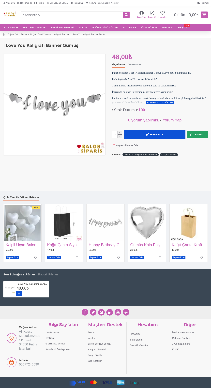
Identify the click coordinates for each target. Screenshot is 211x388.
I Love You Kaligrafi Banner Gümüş (140, 154)
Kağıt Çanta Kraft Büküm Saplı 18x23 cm (189, 245)
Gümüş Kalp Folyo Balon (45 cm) (147, 245)
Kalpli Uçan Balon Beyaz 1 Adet (23, 245)
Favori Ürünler (48, 274)
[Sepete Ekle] (19, 293)
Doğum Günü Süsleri (17, 34)
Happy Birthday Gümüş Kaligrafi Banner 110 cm (106, 245)
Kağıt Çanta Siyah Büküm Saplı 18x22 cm (64, 245)
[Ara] (126, 15)
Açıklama (118, 64)
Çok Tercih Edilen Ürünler (21, 197)
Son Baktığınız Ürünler (19, 274)
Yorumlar (135, 64)
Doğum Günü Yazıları (40, 34)
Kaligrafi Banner (61, 34)
